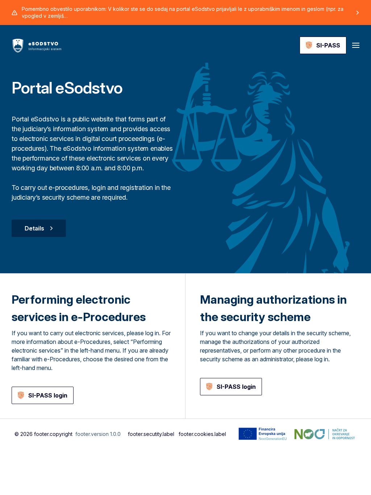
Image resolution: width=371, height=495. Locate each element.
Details (34, 228)
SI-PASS (328, 45)
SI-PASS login (47, 395)
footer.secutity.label (151, 434)
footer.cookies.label (202, 434)
